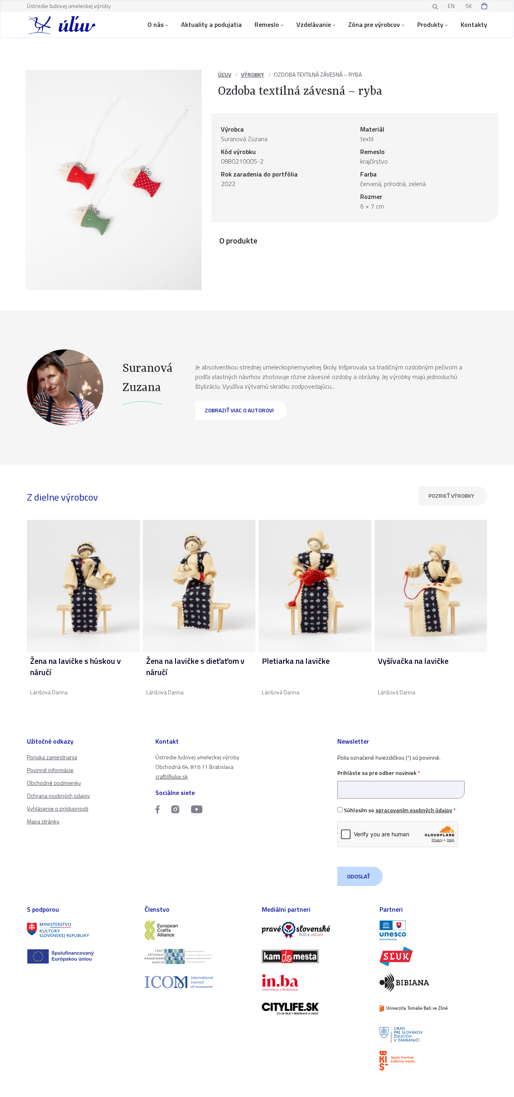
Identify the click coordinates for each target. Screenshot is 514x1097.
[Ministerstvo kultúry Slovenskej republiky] (81, 930)
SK (468, 6)
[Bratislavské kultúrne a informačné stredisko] (433, 1061)
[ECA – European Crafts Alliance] (199, 930)
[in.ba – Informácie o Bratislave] (316, 982)
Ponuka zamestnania (52, 757)
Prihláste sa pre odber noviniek (378, 773)
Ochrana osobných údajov (58, 795)
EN (451, 6)
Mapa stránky (43, 821)
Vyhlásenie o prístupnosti (57, 808)
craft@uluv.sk (171, 776)
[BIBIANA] (433, 982)
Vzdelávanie (313, 24)
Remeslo (267, 24)
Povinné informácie (50, 770)
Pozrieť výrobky (451, 495)
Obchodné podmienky (54, 783)
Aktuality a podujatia (211, 24)
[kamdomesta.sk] (316, 956)
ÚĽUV (224, 74)
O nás (155, 24)
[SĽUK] (433, 956)
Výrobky (252, 74)
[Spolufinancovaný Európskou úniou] (81, 956)
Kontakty (474, 24)
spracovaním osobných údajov (413, 810)
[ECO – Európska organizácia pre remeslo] (199, 956)
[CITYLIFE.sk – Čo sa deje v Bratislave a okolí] (316, 1008)
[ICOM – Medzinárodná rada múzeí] (199, 982)
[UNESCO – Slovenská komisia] (433, 930)
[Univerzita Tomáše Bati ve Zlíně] (433, 1008)
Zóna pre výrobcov (374, 24)
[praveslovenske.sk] (316, 930)
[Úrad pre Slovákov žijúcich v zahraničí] (433, 1034)
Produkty (430, 24)
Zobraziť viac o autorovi (239, 410)
